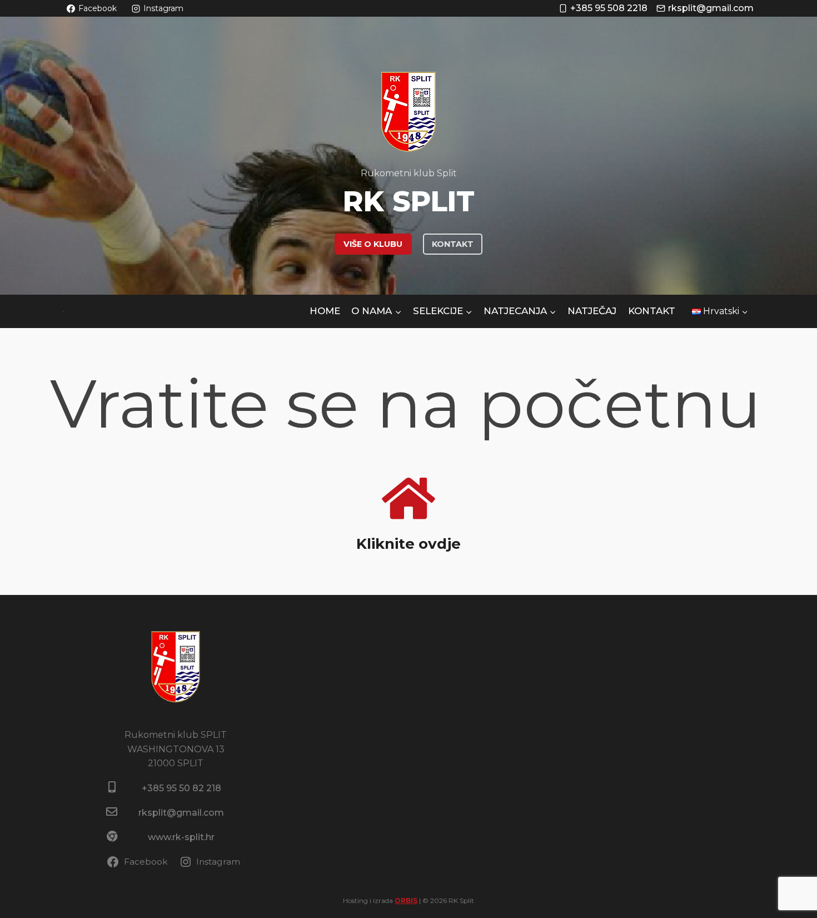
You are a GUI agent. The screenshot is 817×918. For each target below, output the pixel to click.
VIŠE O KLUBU (372, 244)
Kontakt (651, 310)
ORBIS (406, 900)
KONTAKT (453, 244)
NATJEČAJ (591, 310)
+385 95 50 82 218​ (181, 788)
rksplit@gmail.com (181, 812)
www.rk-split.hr (181, 837)
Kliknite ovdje (408, 544)
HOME (325, 310)
